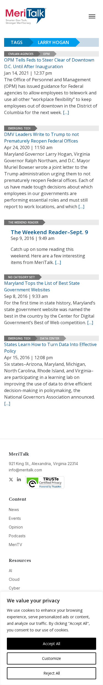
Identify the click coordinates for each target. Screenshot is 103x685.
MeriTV (15, 544)
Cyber (14, 588)
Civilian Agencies (21, 54)
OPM (46, 54)
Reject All (51, 673)
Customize (51, 658)
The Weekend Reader (23, 222)
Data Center (49, 338)
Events (15, 518)
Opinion (16, 527)
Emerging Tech (19, 128)
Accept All (51, 643)
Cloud (14, 579)
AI (10, 570)
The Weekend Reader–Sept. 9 (49, 232)
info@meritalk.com (25, 470)
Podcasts (17, 535)
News (14, 509)
